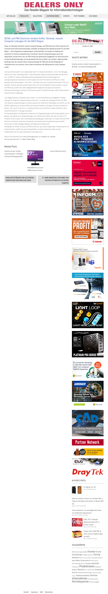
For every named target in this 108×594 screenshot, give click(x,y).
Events (66, 16)
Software (75, 572)
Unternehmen (52, 16)
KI (83, 558)
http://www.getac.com (30, 136)
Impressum (34, 592)
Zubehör (97, 582)
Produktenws (75, 567)
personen (95, 563)
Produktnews (86, 566)
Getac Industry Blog (28, 139)
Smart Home (91, 570)
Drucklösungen (77, 554)
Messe (73, 560)
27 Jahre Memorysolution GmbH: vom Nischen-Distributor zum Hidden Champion (55, 180)
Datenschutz (49, 592)
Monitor (92, 560)
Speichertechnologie (96, 572)
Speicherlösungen (87, 572)
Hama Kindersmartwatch (58, 151)
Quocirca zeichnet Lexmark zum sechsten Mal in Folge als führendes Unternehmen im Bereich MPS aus (88, 501)
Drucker (98, 552)
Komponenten (95, 558)
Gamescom (90, 555)
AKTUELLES (11, 16)
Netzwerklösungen (76, 563)
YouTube (52, 136)
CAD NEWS (93, 16)
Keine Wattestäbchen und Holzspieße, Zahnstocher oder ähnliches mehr (20, 179)
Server (86, 570)
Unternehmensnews (93, 579)
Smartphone (99, 569)
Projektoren (98, 567)
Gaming (97, 554)
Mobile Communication (83, 560)
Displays (91, 551)
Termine (93, 575)
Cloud (73, 552)
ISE (82, 558)
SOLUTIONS (37, 16)
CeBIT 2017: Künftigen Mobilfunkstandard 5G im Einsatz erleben (91, 522)
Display (85, 552)
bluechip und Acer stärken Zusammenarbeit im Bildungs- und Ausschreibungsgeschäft (13, 154)
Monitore (96, 560)
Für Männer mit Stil (90, 487)
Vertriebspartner (80, 581)
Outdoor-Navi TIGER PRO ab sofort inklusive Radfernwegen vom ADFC (93, 534)
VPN (90, 582)
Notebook (83, 563)
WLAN (93, 582)
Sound (80, 572)
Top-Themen (79, 16)
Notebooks (88, 563)
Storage (73, 575)
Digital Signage (79, 552)
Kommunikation (87, 558)
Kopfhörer (100, 558)
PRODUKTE (24, 16)
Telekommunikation (83, 575)
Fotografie (85, 555)
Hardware (75, 557)
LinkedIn (44, 136)
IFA (80, 558)
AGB (41, 592)
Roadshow (74, 570)
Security (81, 569)
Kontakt (26, 592)
